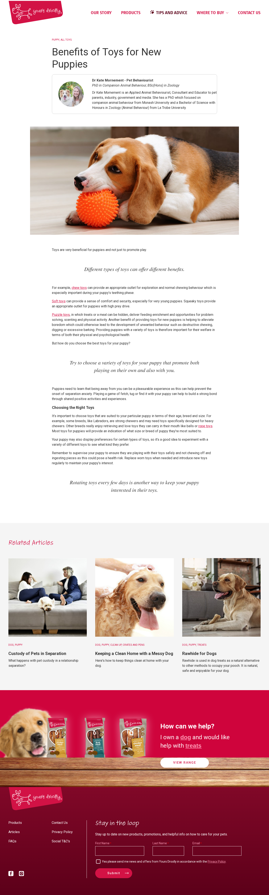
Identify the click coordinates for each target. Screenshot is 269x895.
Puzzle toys (61, 315)
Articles (14, 832)
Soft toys (59, 301)
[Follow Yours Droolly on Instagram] (21, 874)
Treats (201, 644)
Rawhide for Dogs (199, 653)
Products (131, 12)
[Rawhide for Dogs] (221, 597)
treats (193, 745)
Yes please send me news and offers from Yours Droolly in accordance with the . (164, 861)
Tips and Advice (171, 12)
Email (196, 843)
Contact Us (249, 12)
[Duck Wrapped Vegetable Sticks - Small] (95, 760)
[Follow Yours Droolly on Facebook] (10, 874)
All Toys (66, 39)
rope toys (205, 426)
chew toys (79, 288)
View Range (184, 762)
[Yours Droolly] (35, 12)
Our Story (101, 12)
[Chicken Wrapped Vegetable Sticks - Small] (57, 760)
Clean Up (115, 644)
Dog (11, 644)
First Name (102, 843)
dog (185, 737)
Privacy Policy (62, 832)
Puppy (55, 39)
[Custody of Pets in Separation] (47, 597)
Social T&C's (61, 841)
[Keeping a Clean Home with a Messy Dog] (134, 597)
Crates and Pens (133, 644)
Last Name (160, 843)
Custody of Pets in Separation (37, 653)
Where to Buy (211, 12)
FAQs (12, 841)
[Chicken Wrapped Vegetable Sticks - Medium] (133, 760)
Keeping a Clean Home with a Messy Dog (134, 653)
